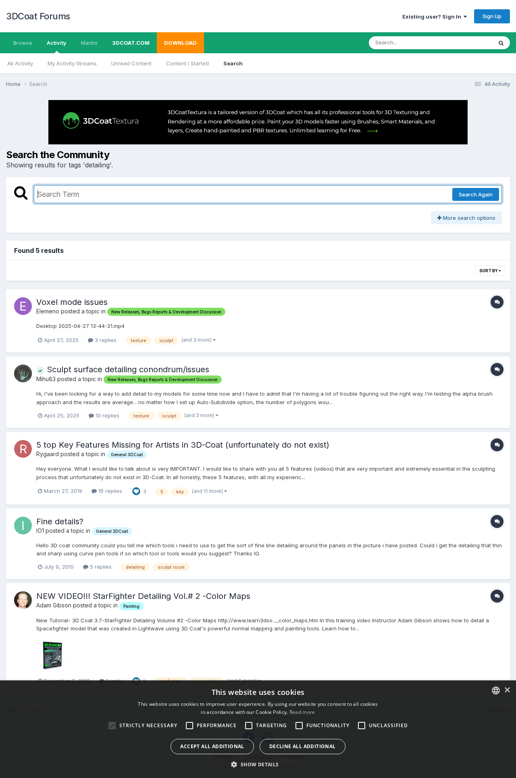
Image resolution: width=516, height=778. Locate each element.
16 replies (109, 491)
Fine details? (59, 521)
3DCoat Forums (38, 16)
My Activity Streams (72, 63)
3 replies (105, 340)
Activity (57, 43)
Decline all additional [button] (302, 746)
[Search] (501, 42)
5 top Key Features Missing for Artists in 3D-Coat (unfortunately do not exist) (182, 445)
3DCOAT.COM (131, 43)
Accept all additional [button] (212, 746)
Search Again (476, 194)
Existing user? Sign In (433, 16)
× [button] (507, 690)
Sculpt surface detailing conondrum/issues (126, 369)
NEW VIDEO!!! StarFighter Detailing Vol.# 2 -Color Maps (143, 596)
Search (233, 63)
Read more (302, 712)
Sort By (489, 270)
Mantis (89, 43)
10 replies (106, 415)
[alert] (258, 729)
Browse (22, 43)
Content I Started (187, 63)
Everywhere (467, 43)
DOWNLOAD (180, 43)
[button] (258, 764)
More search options (468, 218)
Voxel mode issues (72, 302)
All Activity (20, 63)
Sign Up (492, 16)
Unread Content (131, 63)
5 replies (100, 566)
